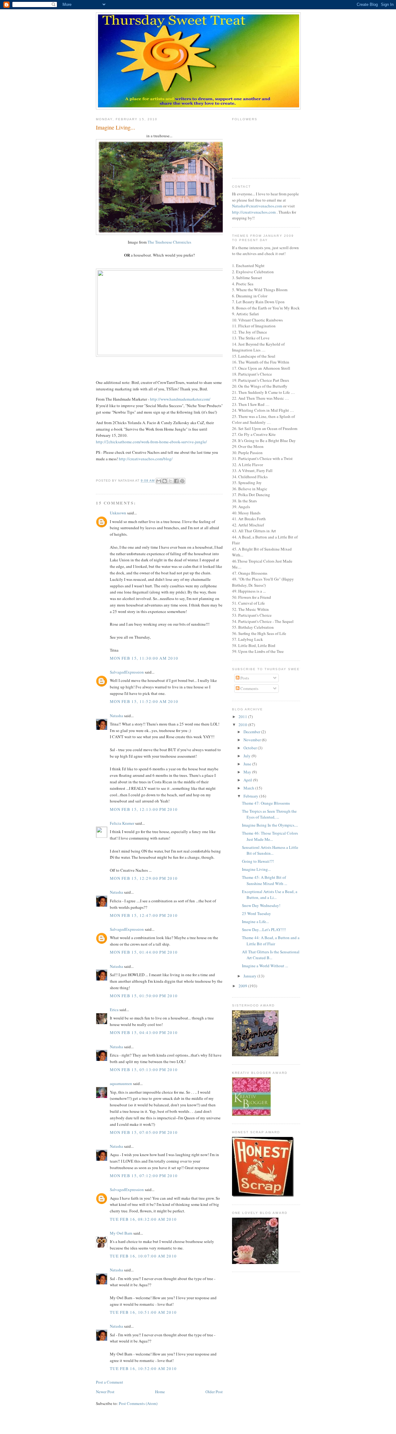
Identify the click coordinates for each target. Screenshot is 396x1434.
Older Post (214, 1391)
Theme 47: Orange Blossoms (266, 803)
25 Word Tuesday (256, 913)
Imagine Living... (256, 869)
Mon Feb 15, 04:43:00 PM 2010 (144, 1032)
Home (160, 1391)
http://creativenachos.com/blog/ (146, 459)
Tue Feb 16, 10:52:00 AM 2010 (143, 1368)
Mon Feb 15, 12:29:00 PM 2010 (144, 878)
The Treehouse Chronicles (169, 242)
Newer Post (105, 1391)
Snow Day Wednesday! (261, 905)
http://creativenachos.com (254, 212)
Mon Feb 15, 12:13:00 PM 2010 (144, 809)
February (251, 796)
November (252, 740)
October (250, 748)
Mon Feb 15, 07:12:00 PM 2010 (144, 1175)
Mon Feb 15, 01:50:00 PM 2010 (144, 995)
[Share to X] (170, 481)
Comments (248, 688)
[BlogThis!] (164, 481)
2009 (243, 986)
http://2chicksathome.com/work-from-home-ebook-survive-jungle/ (151, 442)
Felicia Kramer (122, 823)
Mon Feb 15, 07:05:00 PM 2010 (144, 1132)
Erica (114, 1009)
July (247, 756)
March (249, 788)
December (252, 731)
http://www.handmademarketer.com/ (180, 399)
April (248, 780)
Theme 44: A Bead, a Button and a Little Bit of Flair (270, 941)
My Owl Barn (121, 1233)
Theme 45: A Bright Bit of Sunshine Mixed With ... (264, 880)
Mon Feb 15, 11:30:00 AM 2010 (144, 658)
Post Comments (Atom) (138, 1403)
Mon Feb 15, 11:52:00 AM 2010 (144, 701)
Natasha (116, 715)
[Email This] (159, 481)
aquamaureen (121, 1083)
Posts (244, 678)
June (247, 764)
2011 (243, 716)
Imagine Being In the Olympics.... (270, 825)
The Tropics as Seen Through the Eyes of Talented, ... (269, 814)
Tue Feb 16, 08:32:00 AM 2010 (143, 1219)
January (250, 976)
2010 (243, 724)
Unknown (118, 513)
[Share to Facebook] (176, 481)
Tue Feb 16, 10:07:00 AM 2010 (143, 1256)
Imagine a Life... (255, 921)
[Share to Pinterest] (182, 481)
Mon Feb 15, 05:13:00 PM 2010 (144, 1069)
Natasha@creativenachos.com (257, 206)
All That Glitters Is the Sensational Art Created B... (270, 955)
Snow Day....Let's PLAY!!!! (264, 929)
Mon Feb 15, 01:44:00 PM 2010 (144, 952)
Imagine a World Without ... (265, 965)
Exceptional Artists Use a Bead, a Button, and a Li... (269, 894)
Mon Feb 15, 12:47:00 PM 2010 (144, 915)
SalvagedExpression (127, 672)
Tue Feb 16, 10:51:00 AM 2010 (143, 1312)
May (247, 772)
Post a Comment (109, 1382)
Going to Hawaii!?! (258, 861)
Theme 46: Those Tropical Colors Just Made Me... (270, 836)
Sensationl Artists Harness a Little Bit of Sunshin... (270, 850)
